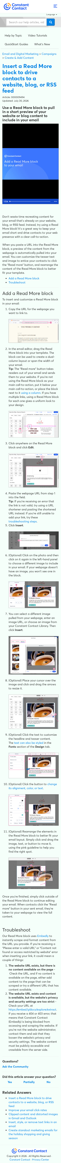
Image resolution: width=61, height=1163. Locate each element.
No (49, 1082)
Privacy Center (40, 1159)
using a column (31, 393)
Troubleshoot (17, 282)
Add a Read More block (24, 278)
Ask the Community (15, 1066)
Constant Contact (20, 1159)
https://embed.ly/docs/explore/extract (32, 1009)
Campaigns (49, 54)
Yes (10, 1082)
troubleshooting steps (23, 521)
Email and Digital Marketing (20, 54)
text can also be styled (28, 743)
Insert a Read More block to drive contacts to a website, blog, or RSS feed (31, 1102)
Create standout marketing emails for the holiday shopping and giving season (33, 1134)
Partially (29, 1082)
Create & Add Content (19, 58)
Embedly (42, 936)
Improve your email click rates (28, 1110)
